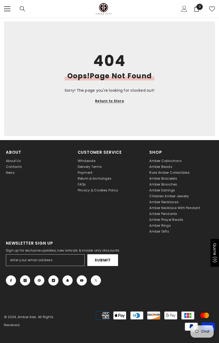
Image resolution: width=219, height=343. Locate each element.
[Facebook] (11, 280)
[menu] (7, 9)
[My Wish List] (212, 9)
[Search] (22, 9)
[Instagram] (25, 280)
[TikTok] (53, 280)
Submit (103, 260)
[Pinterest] (39, 280)
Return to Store (109, 101)
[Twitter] (96, 280)
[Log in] (184, 9)
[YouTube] (82, 280)
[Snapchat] (67, 280)
